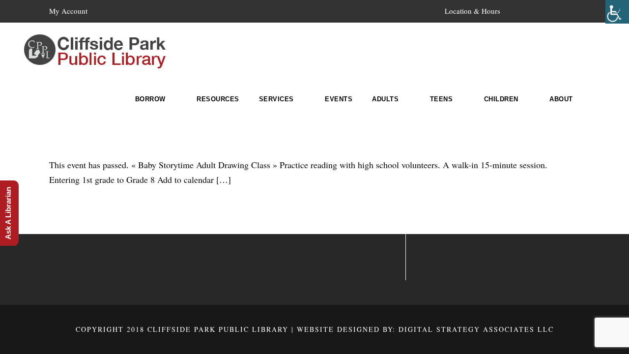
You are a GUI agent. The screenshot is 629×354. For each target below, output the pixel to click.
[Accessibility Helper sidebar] (617, 12)
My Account (68, 11)
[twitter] (559, 11)
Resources (218, 99)
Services (276, 99)
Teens (441, 99)
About (561, 99)
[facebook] (540, 11)
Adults (385, 99)
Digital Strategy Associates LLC (476, 329)
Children (501, 99)
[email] (522, 11)
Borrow (150, 99)
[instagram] (577, 11)
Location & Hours (472, 11)
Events (338, 99)
